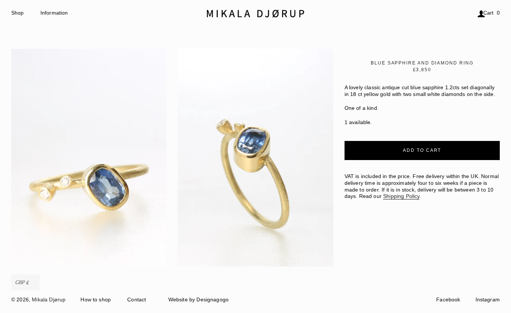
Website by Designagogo (198, 300)
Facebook (448, 300)
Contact (136, 300)
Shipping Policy (401, 196)
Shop (17, 13)
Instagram (487, 300)
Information (54, 13)
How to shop (95, 300)
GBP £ (22, 282)
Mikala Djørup (48, 300)
